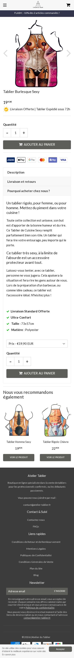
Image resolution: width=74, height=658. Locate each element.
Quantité (9, 124)
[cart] (64, 5)
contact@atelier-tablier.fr (37, 504)
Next (68, 53)
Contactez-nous (36, 519)
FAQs (36, 526)
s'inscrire (59, 591)
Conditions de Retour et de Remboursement (36, 541)
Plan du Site (36, 568)
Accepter (60, 649)
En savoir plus (8, 654)
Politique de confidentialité (40, 607)
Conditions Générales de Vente (36, 561)
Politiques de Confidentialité (36, 555)
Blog (36, 575)
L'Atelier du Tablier (40, 637)
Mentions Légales (36, 548)
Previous (6, 53)
